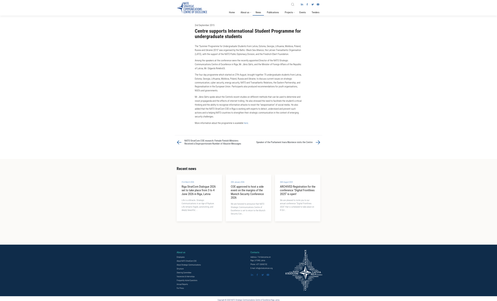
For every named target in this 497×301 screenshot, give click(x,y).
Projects (289, 12)
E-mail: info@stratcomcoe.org (261, 268)
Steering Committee (184, 272)
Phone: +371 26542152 (258, 264)
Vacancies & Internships (186, 276)
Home (232, 12)
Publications (273, 12)
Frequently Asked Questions (187, 280)
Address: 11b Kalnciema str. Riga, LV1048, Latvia (260, 259)
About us (245, 12)
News (258, 12)
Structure (180, 269)
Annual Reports (182, 284)
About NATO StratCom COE (186, 261)
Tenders (315, 12)
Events (302, 12)
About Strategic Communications (189, 265)
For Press (180, 288)
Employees (181, 257)
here (246, 123)
